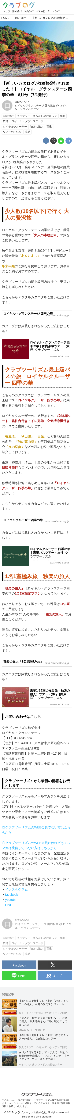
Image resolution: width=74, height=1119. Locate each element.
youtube (10, 900)
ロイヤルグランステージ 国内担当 (35, 105)
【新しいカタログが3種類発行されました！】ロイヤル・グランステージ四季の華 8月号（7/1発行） (37, 89)
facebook (11, 894)
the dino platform (41, 1116)
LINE (8, 905)
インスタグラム (16, 889)
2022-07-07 (22, 102)
